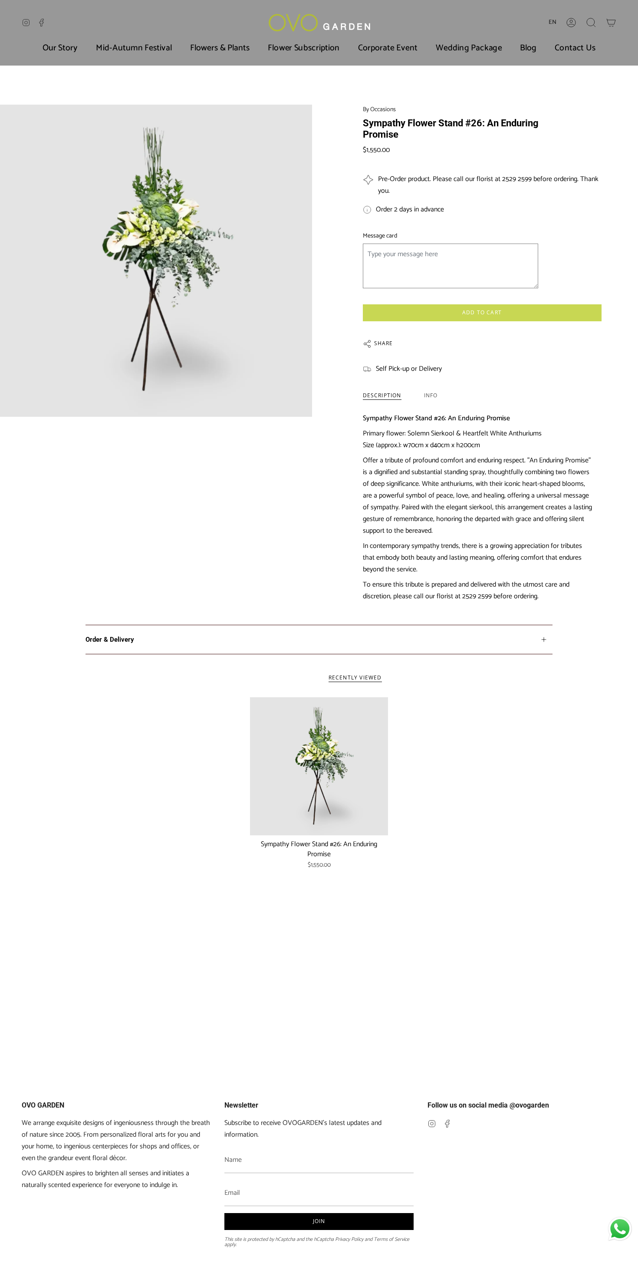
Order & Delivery (110, 639)
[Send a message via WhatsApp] (620, 1229)
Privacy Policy (349, 1239)
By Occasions (379, 110)
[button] (591, 23)
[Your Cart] (611, 23)
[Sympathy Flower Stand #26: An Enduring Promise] (319, 766)
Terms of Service (391, 1239)
